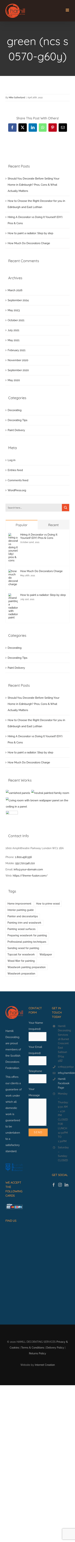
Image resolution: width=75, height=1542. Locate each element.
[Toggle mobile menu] (68, 10)
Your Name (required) (36, 1026)
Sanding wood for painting (23, 948)
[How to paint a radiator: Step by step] (13, 596)
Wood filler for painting (21, 960)
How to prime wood (48, 903)
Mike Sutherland (17, 97)
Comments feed (18, 480)
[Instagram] (60, 1185)
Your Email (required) (35, 1050)
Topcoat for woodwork (21, 954)
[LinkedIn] (66, 1185)
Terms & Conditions (32, 1347)
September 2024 (18, 300)
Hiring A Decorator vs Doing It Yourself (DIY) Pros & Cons (38, 536)
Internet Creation (45, 1364)
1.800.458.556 (23, 857)
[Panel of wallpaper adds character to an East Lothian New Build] (37, 803)
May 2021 (13, 340)
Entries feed (15, 470)
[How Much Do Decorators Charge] (13, 572)
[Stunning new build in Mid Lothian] (50, 793)
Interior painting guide (20, 910)
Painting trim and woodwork (24, 922)
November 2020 (18, 360)
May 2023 (14, 310)
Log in (11, 460)
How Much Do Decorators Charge (29, 243)
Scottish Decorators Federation (12, 1062)
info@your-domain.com (28, 869)
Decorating (14, 410)
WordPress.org (17, 490)
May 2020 (14, 380)
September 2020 (18, 370)
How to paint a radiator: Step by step (30, 233)
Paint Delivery (16, 430)
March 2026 (15, 290)
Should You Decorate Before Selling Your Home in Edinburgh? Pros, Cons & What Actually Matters (33, 185)
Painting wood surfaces (21, 929)
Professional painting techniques (26, 941)
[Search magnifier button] (65, 507)
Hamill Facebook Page (64, 1083)
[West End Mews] (17, 793)
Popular (21, 525)
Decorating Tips (17, 420)
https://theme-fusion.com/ (30, 875)
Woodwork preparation (21, 973)
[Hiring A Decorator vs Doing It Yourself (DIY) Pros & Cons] (13, 536)
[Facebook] (54, 1185)
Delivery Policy (55, 1347)
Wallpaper (46, 954)
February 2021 (16, 350)
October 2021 (16, 320)
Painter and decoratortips (22, 916)
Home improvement (19, 903)
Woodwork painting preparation (26, 967)
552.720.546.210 (25, 863)
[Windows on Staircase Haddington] (11, 816)
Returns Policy (37, 1353)
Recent (53, 525)
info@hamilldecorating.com (64, 1072)
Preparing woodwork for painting (27, 935)
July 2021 (13, 330)
